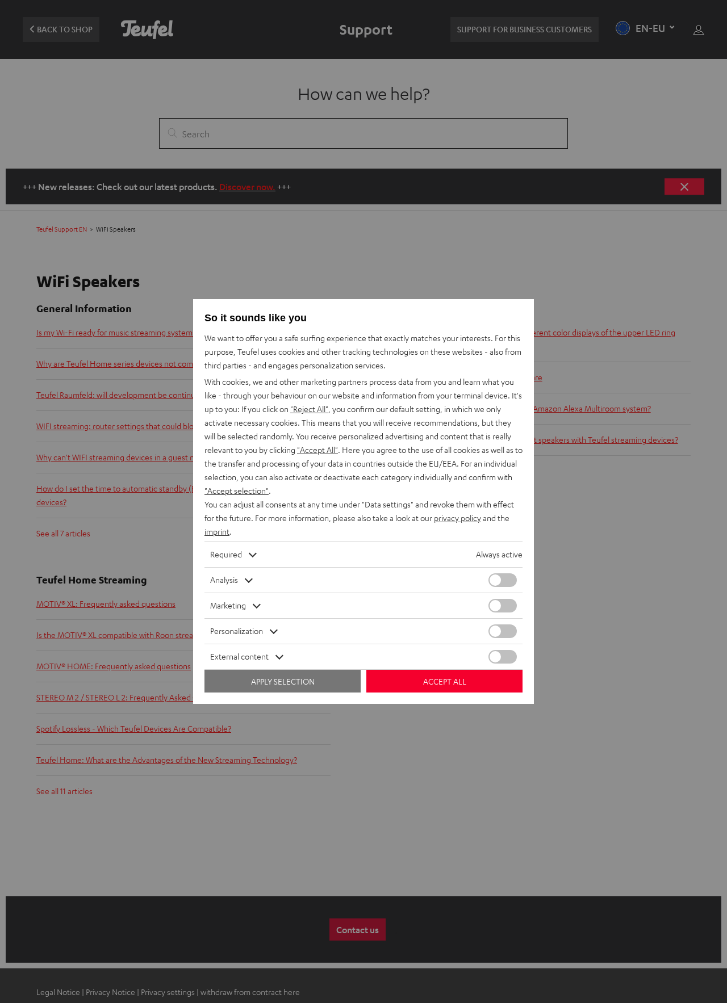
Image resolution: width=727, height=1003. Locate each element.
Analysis (224, 580)
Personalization (236, 631)
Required (226, 554)
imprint (216, 531)
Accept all (444, 681)
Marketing (228, 605)
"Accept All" (317, 450)
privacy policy (457, 518)
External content (239, 656)
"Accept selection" (236, 491)
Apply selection (283, 681)
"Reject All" (309, 409)
